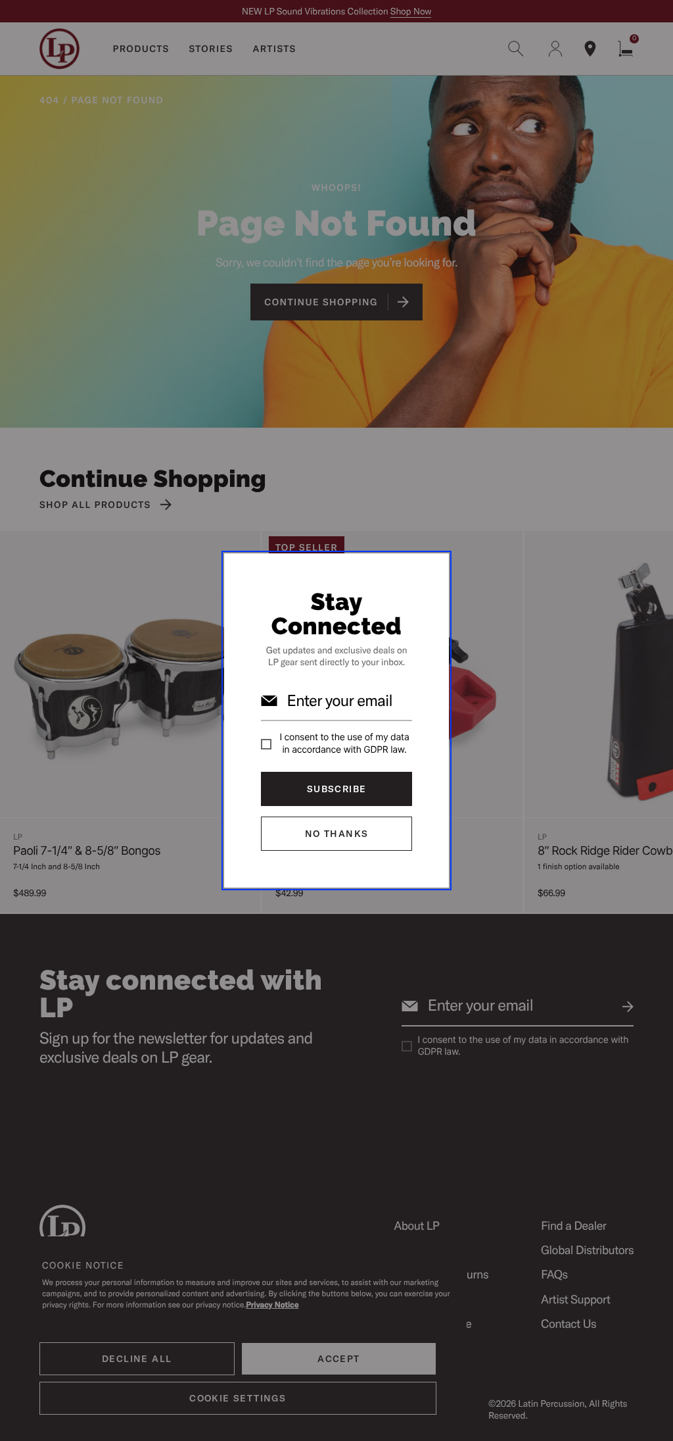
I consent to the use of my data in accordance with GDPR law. (344, 743)
